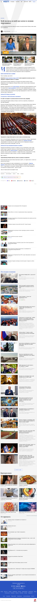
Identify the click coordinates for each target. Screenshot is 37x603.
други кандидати (12, 88)
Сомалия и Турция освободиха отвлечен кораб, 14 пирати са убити (21, 260)
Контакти (32, 596)
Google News (21, 180)
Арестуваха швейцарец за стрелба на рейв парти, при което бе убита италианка (27, 344)
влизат (14, 173)
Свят (21, 1)
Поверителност (19, 596)
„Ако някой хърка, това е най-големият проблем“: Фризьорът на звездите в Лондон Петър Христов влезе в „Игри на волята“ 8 (26, 457)
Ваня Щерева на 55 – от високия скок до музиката (17, 550)
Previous (1, 61)
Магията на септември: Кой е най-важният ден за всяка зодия (26, 376)
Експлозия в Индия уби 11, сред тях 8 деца (27, 275)
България (17, 1)
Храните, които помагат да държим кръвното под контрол (26, 499)
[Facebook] (18, 597)
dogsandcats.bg (10, 237)
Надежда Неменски (6, 31)
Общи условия (13, 596)
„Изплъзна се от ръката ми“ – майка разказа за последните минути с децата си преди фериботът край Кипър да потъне (27, 319)
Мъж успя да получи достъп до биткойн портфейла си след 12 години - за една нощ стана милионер (26, 399)
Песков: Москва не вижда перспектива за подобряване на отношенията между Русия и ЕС (19, 249)
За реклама (8, 596)
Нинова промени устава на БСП (12, 78)
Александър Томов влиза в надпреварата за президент (25, 387)
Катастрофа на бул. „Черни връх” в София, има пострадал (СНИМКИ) (21, 568)
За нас (4, 596)
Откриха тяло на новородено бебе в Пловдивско (17, 205)
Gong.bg (10, 591)
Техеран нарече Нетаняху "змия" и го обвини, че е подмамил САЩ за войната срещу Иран (27, 445)
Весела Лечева (14, 150)
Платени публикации (26, 596)
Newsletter (14, 180)
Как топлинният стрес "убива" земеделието (16, 532)
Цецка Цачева (16, 86)
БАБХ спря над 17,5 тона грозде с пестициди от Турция (26, 366)
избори (22, 173)
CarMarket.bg (30, 591)
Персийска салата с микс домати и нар (8, 512)
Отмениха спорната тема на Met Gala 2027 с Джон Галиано (19, 224)
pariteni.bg (9, 232)
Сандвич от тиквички (23, 485)
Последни (12, 1)
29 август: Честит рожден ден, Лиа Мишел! (9, 485)
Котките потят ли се (12, 525)
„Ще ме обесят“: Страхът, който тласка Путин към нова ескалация (26, 333)
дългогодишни (8, 173)
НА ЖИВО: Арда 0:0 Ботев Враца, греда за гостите (17, 562)
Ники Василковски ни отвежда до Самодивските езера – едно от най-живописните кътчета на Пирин (21, 538)
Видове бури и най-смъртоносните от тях (27, 512)
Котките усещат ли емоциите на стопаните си (17, 519)
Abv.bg (2, 591)
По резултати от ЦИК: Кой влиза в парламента (11, 96)
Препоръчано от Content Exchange (31, 515)
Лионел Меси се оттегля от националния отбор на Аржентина (20, 212)
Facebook (26, 180)
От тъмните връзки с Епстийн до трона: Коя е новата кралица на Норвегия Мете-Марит (21, 243)
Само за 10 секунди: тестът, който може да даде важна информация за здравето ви (22, 545)
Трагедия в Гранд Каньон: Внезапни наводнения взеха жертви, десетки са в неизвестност (22, 219)
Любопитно (26, 1)
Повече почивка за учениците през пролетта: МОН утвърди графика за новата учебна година (27, 420)
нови (18, 173)
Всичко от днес (18, 469)
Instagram (32, 180)
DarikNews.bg (15, 591)
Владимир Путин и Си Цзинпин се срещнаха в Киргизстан (26, 409)
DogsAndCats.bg (24, 591)
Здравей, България (28, 140)
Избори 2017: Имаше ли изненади (8, 94)
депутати (2, 173)
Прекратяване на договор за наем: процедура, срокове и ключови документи (21, 231)
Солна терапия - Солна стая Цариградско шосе (25, 297)
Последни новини (8, 272)
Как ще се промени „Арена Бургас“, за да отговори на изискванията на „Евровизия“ (22, 575)
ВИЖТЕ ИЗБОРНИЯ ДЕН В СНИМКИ (8, 73)
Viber (9, 180)
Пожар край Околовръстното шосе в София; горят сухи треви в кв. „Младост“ (27, 307)
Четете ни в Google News (19, 588)
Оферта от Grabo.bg (21, 298)
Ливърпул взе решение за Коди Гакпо (15, 556)
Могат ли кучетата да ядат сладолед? (15, 236)
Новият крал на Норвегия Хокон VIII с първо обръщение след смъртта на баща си (22, 255)
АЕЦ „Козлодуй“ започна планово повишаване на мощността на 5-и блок (26, 286)
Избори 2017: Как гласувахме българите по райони (11, 145)
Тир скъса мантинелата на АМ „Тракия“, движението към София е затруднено (27, 355)
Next (35, 61)
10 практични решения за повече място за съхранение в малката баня (9, 499)
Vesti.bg (6, 1)
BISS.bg (35, 591)
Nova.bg (19, 591)
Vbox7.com (6, 591)
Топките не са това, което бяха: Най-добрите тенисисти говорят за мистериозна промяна (27, 431)
